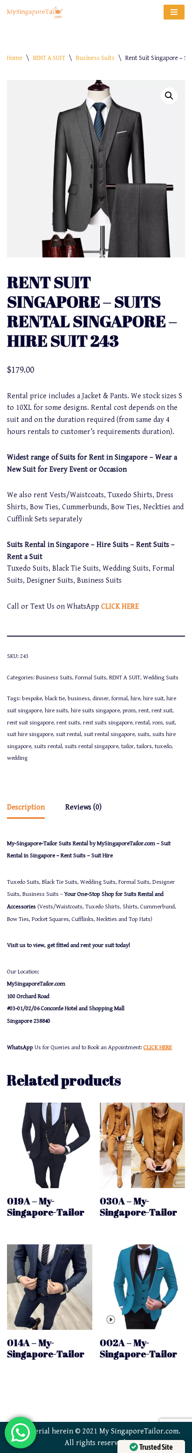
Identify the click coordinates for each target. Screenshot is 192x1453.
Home (14, 58)
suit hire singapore (30, 734)
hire (135, 698)
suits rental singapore (91, 746)
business (79, 698)
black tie (55, 698)
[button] (169, 95)
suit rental (68, 734)
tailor (127, 746)
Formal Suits (90, 677)
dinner (101, 698)
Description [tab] (26, 807)
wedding (17, 758)
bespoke (32, 698)
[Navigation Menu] (174, 12)
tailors (144, 746)
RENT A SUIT (49, 58)
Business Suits (95, 58)
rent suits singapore (107, 722)
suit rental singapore (109, 734)
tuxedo (163, 746)
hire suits (56, 710)
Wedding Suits (160, 677)
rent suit (161, 710)
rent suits (68, 722)
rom (157, 722)
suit (170, 722)
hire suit (153, 698)
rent (143, 710)
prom (129, 710)
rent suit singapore (30, 722)
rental (142, 722)
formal (119, 698)
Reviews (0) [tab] (83, 807)
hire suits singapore (95, 710)
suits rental (48, 746)
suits (143, 734)
